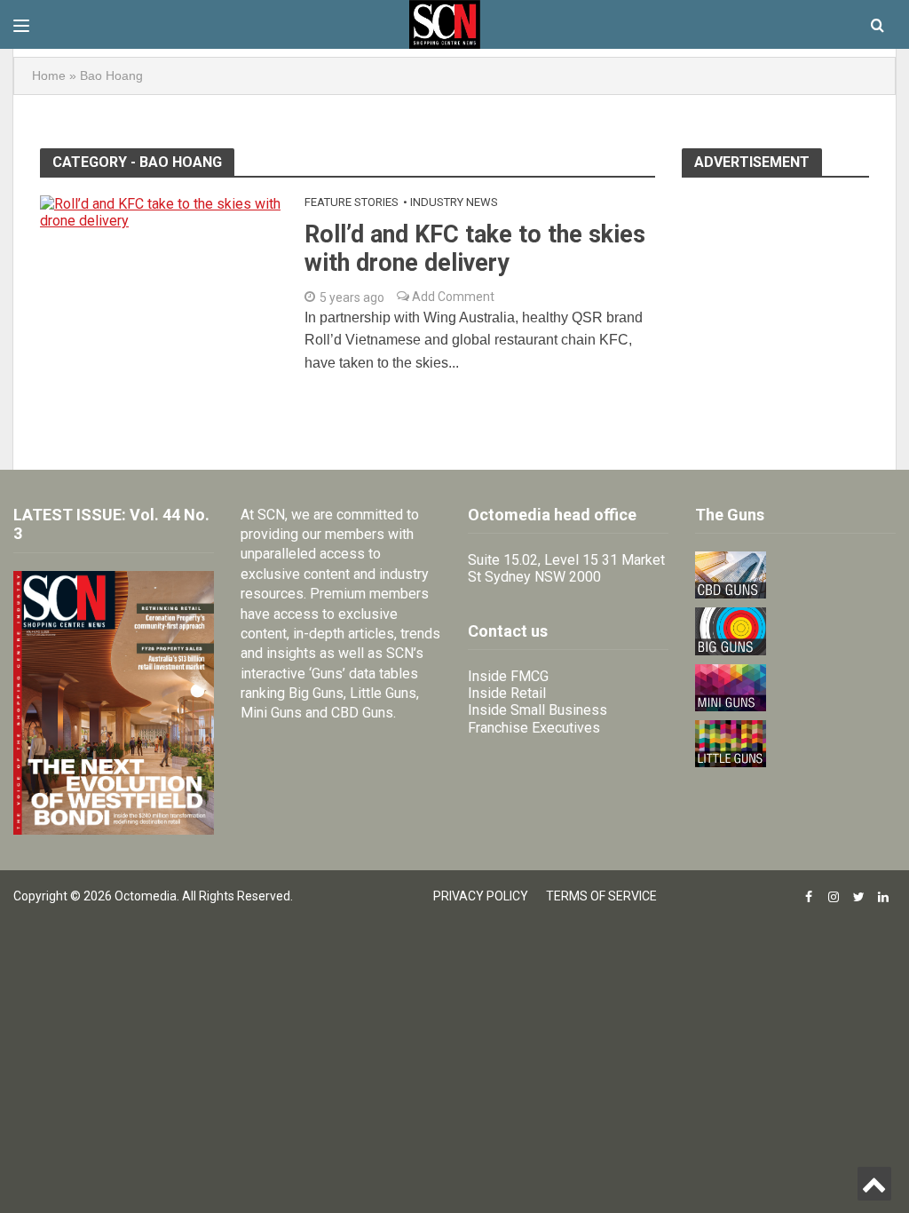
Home (49, 75)
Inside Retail (507, 693)
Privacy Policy (480, 896)
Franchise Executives (534, 727)
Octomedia (146, 896)
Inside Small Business (537, 710)
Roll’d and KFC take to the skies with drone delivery (474, 248)
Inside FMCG (508, 676)
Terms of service (601, 896)
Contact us (508, 631)
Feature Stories (351, 202)
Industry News (454, 202)
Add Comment (451, 296)
